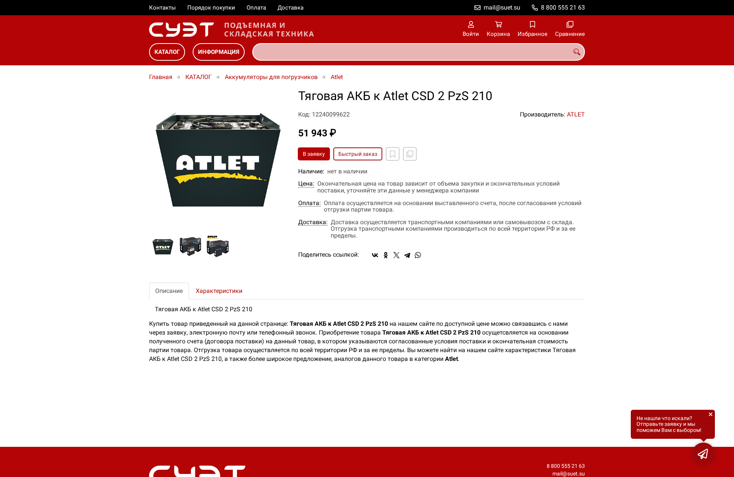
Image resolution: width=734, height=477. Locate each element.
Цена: (306, 183)
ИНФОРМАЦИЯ (218, 52)
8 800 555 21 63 (563, 7)
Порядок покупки (211, 7)
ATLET (576, 114)
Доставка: (313, 222)
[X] (396, 255)
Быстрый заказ (357, 154)
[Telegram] (407, 255)
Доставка (291, 7)
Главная (160, 77)
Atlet (337, 77)
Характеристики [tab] (219, 290)
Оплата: (309, 203)
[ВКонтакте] (375, 255)
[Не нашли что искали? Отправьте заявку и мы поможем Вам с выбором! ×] (703, 454)
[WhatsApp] (417, 255)
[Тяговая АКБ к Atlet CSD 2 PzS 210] (218, 158)
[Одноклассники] (385, 255)
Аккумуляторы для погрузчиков (271, 77)
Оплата (256, 7)
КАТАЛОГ (167, 52)
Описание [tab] (169, 290)
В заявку (314, 154)
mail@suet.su (502, 7)
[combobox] (418, 52)
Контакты (162, 7)
